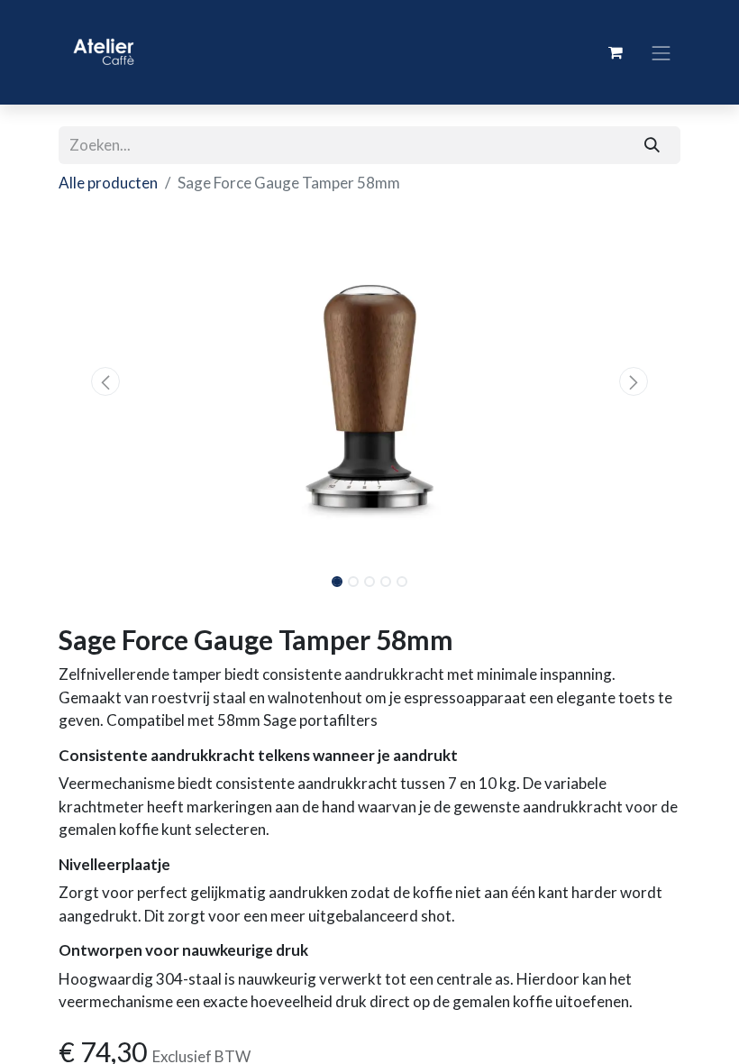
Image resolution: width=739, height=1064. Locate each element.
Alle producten (108, 182)
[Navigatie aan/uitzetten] (661, 52)
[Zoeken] (652, 145)
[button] (105, 381)
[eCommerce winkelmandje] (615, 52)
